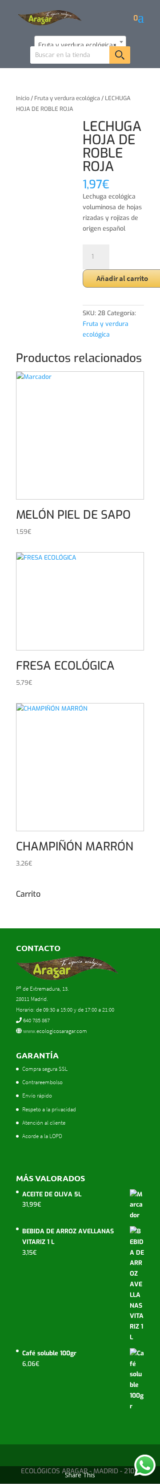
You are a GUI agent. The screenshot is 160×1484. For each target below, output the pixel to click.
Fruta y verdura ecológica (67, 98)
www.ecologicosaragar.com (54, 1031)
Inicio (22, 98)
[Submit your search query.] (119, 55)
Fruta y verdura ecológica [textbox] (77, 45)
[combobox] (80, 42)
